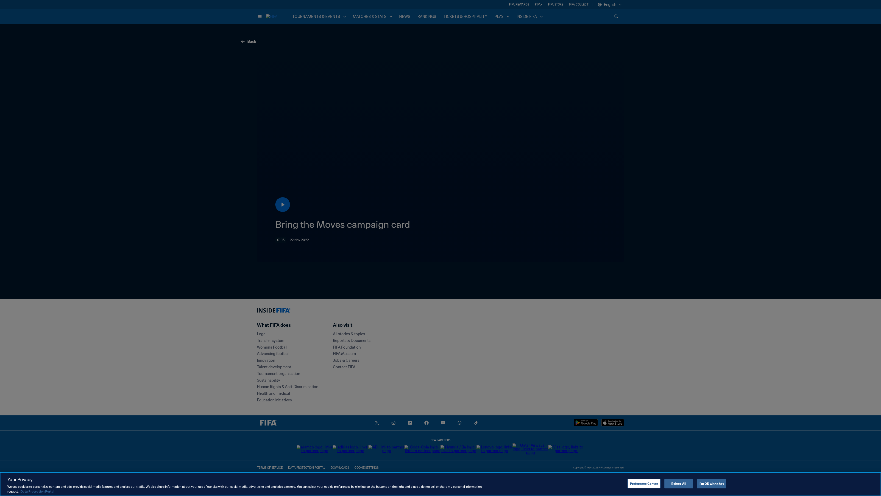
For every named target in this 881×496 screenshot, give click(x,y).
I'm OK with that (712, 484)
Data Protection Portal (37, 491)
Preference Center (644, 484)
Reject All (678, 484)
